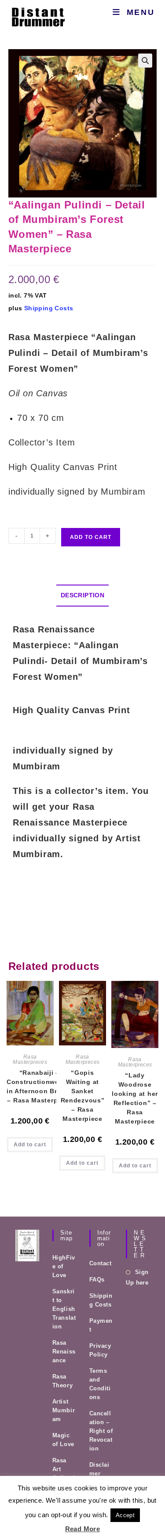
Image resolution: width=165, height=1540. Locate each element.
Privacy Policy (100, 1350)
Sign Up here (137, 1277)
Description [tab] (82, 595)
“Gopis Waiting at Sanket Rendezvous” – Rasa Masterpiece (83, 1095)
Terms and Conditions (100, 1384)
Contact (100, 1263)
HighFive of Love (63, 1266)
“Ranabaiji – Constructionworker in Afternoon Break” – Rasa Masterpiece (39, 1086)
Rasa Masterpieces (30, 1059)
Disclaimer (99, 1469)
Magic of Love (63, 1439)
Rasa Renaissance (64, 1351)
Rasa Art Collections (63, 1473)
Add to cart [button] (30, 1145)
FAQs (97, 1279)
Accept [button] (125, 1515)
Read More (82, 1529)
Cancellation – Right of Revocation (101, 1431)
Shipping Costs (48, 308)
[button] (145, 61)
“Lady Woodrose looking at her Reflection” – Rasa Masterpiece (135, 1098)
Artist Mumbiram (63, 1410)
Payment (101, 1325)
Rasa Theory (62, 1381)
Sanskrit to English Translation (64, 1309)
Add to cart (90, 537)
